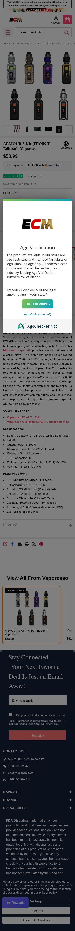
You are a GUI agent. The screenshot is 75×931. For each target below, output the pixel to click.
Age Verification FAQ (37, 314)
